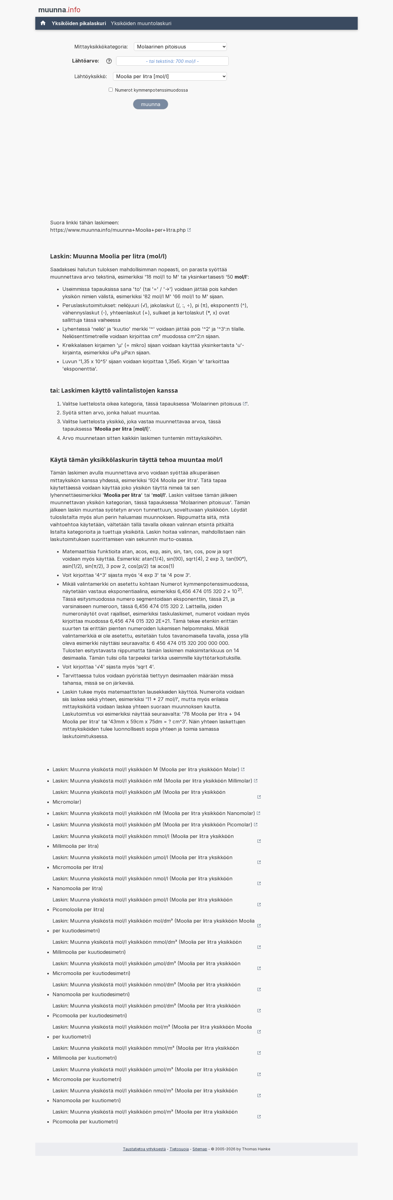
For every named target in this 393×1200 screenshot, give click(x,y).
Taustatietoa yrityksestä (144, 1149)
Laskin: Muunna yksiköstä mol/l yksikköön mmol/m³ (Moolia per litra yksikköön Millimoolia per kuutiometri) (146, 1053)
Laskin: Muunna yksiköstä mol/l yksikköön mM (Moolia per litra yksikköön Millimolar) (152, 781)
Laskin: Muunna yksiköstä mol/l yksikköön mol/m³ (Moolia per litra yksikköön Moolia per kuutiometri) (152, 1032)
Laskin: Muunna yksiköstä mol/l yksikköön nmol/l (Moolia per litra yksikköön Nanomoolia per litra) (142, 883)
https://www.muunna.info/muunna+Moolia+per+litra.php (118, 230)
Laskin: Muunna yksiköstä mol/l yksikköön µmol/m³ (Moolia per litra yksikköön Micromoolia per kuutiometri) (145, 1074)
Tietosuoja (179, 1149)
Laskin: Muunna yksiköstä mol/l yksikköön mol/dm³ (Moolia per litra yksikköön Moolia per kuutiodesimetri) (154, 926)
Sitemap (200, 1149)
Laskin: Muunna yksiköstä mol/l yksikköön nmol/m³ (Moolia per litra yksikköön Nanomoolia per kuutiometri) (145, 1095)
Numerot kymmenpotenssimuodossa (151, 90)
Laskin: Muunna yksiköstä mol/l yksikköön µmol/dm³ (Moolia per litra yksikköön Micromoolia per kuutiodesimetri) (146, 968)
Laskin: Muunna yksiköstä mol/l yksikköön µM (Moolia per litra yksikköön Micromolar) (139, 797)
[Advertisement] (150, 160)
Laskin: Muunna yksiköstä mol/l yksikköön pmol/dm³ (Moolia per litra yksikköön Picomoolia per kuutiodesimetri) (146, 1011)
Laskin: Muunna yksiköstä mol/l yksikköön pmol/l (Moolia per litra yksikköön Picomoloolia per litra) (142, 904)
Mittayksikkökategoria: (101, 47)
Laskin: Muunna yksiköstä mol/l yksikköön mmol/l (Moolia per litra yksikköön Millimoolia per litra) (143, 841)
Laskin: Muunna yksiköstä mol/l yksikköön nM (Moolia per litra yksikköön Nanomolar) (154, 813)
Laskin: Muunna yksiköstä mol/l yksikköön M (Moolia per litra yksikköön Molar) (146, 769)
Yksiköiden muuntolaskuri (141, 23)
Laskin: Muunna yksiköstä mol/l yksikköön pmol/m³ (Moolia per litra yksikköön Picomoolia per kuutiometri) (145, 1117)
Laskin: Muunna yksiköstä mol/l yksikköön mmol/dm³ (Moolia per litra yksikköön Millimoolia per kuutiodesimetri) (147, 947)
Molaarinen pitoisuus (216, 404)
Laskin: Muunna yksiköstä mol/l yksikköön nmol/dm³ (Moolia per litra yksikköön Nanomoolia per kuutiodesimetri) (146, 989)
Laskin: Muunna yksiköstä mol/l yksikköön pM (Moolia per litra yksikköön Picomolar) (152, 824)
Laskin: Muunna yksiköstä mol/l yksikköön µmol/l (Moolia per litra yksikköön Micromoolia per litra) (142, 862)
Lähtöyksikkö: (91, 76)
